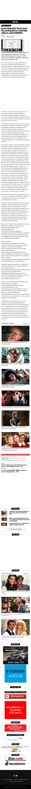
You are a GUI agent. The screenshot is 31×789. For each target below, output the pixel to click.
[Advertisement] (15, 10)
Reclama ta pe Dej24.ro (23, 779)
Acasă (4, 779)
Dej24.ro (14, 458)
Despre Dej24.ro (10, 779)
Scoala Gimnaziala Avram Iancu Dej (11, 460)
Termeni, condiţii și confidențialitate (16, 781)
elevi (19, 458)
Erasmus (23, 458)
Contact (16, 779)
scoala (9, 459)
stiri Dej (23, 460)
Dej (10, 458)
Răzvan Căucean (10, 36)
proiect (4, 459)
